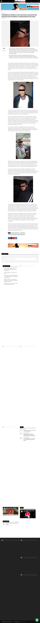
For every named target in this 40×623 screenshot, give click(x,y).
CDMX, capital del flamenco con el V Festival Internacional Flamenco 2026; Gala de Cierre (10, 269)
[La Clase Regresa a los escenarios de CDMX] (4, 524)
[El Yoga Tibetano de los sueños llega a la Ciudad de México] (21, 429)
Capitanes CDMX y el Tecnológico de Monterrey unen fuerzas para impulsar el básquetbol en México (11, 280)
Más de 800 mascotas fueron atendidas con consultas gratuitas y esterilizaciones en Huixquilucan (11, 276)
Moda (24, 429)
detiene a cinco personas (15, 232)
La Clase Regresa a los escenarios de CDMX (12, 524)
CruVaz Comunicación (22, 621)
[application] (10, 511)
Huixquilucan (4, 13)
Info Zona (12, 621)
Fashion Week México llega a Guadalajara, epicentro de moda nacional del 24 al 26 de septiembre (29, 435)
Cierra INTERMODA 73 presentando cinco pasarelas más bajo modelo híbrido (29, 439)
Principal (27, 437)
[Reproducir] (4, 515)
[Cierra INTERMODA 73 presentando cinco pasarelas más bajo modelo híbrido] (21, 438)
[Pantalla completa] (17, 515)
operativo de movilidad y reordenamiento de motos (16, 234)
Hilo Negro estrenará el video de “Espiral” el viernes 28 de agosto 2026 (11, 284)
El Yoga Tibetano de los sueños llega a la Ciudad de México (29, 431)
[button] (37, 620)
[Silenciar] (15, 515)
